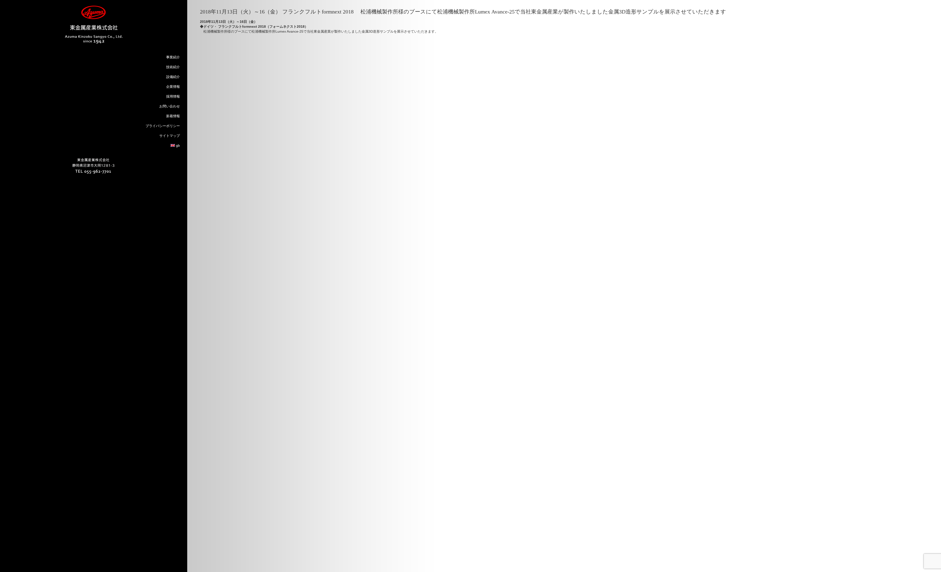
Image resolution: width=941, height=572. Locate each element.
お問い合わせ (169, 106)
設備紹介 (173, 77)
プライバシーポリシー (163, 126)
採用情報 (173, 96)
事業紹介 (173, 57)
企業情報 (173, 87)
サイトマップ (169, 136)
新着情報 (173, 116)
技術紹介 (173, 67)
